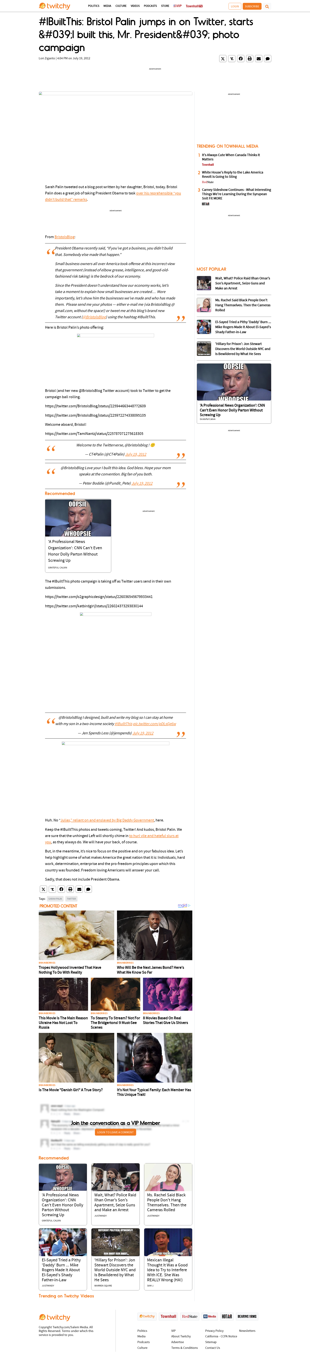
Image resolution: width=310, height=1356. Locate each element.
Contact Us (212, 1348)
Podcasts (150, 6)
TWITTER (71, 898)
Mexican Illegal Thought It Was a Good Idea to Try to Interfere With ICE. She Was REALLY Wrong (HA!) (167, 1270)
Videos (135, 6)
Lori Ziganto (47, 58)
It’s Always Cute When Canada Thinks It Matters (231, 157)
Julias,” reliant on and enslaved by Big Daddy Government (107, 820)
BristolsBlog (64, 237)
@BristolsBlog (94, 317)
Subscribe (252, 6)
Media (107, 6)
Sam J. (150, 1285)
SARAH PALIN (55, 898)
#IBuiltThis (123, 724)
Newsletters (247, 1331)
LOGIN (235, 6)
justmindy (100, 1216)
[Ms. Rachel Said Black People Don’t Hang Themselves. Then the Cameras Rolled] (168, 1177)
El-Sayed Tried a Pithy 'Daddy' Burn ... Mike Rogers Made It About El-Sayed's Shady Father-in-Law (61, 1270)
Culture (121, 6)
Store (165, 6)
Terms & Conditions (184, 1348)
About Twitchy (181, 1336)
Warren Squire (103, 1285)
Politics (93, 6)
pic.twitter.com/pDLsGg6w (154, 724)
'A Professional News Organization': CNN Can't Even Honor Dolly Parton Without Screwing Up (62, 1205)
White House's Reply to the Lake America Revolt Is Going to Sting (232, 175)
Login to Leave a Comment (115, 1132)
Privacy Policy (214, 1331)
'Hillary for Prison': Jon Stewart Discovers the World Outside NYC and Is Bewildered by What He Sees (115, 1270)
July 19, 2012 (135, 454)
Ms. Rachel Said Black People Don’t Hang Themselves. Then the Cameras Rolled (242, 305)
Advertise (177, 1342)
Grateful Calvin (57, 567)
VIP (173, 1331)
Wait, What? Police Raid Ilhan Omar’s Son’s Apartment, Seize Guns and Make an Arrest (242, 283)
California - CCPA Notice (221, 1336)
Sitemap (211, 1342)
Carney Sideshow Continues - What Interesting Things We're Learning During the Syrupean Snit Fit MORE (236, 194)
